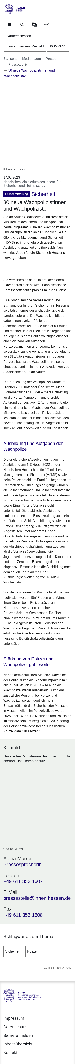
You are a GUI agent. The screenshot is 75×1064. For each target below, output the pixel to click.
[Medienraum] (34, 24)
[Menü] (9, 24)
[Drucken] (39, 268)
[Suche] (22, 24)
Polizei (32, 951)
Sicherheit (12, 951)
